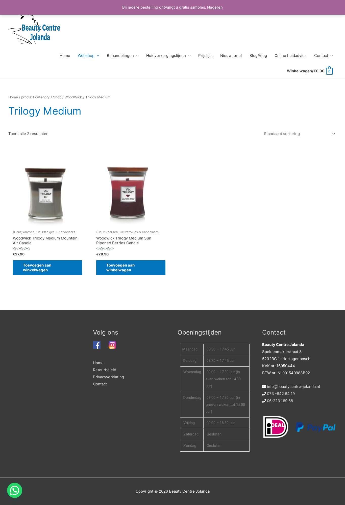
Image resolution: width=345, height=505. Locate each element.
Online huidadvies (291, 55)
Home (65, 55)
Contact (321, 55)
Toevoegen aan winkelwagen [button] (37, 268)
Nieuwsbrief (231, 55)
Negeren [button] (215, 7)
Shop (57, 97)
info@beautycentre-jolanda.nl (293, 386)
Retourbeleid (104, 369)
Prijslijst (205, 55)
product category (35, 97)
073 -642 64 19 (281, 393)
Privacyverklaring (108, 377)
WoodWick (73, 97)
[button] (14, 490)
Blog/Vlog (258, 55)
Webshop (86, 55)
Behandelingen (120, 55)
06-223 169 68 (280, 400)
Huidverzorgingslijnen (166, 55)
